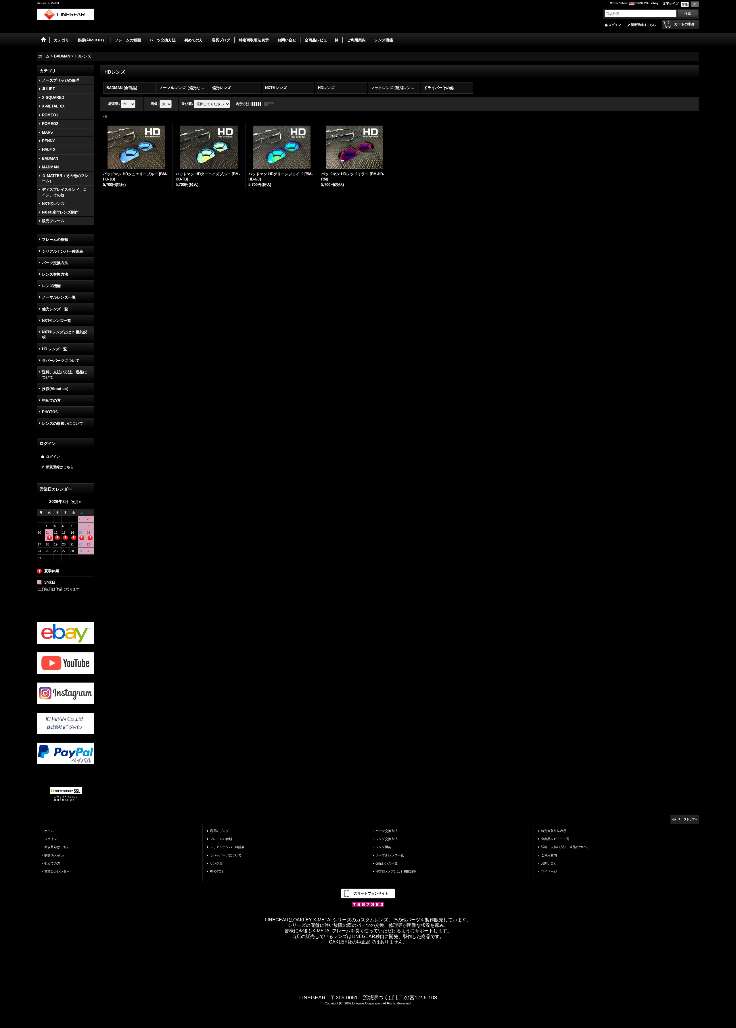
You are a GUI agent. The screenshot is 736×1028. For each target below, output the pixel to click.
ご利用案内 (549, 855)
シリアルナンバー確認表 (62, 251)
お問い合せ (549, 863)
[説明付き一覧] (270, 104)
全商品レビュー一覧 (555, 839)
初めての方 (51, 400)
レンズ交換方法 (55, 274)
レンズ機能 (51, 286)
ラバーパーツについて (60, 360)
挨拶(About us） (56, 389)
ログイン (614, 24)
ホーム (49, 831)
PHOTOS (50, 412)
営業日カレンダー (57, 871)
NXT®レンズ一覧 (56, 320)
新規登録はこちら (643, 24)
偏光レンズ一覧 (55, 309)
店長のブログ (219, 831)
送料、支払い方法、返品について (64, 374)
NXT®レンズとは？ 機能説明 (64, 334)
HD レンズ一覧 (54, 349)
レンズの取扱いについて (62, 423)
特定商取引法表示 (553, 831)
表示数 (114, 104)
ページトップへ (688, 819)
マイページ (549, 871)
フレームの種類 (55, 239)
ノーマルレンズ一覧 (59, 297)
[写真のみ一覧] (258, 104)
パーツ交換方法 (55, 263)
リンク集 (216, 863)
